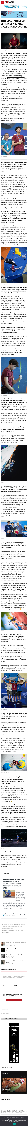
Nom (4, 985)
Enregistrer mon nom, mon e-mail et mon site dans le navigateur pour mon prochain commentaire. (13, 994)
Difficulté (13, 926)
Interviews (18, 926)
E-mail (16, 985)
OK (14, 1123)
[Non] (26, 1121)
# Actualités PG (6, 926)
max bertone (5, 932)
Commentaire (7, 980)
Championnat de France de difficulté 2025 (12, 930)
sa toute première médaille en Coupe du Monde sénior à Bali (12, 78)
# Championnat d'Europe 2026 (9, 1019)
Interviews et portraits (7, 928)
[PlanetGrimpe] (9, 2)
